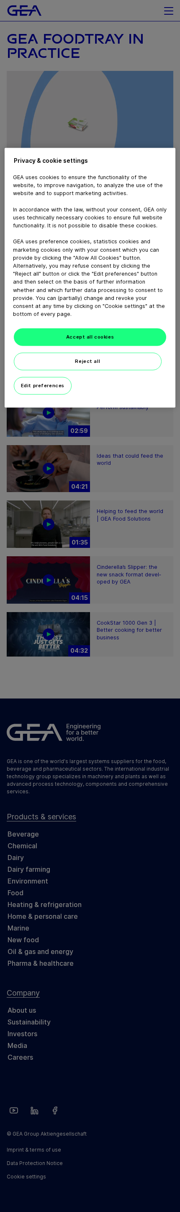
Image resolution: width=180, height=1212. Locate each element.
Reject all (87, 361)
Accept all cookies (90, 337)
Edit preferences (42, 385)
